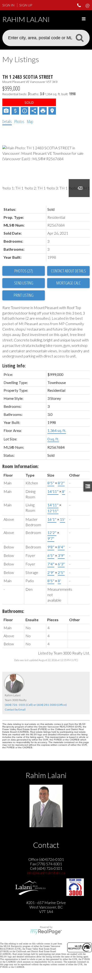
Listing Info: (14, 365)
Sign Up (25, 5)
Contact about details (68, 271)
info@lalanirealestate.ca (46, 872)
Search (79, 37)
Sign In (8, 5)
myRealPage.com (46, 932)
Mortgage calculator (68, 283)
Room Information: (20, 466)
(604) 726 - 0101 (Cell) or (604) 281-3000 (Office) (36, 704)
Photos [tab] (19, 121)
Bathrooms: (13, 611)
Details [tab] (7, 121)
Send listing (23, 283)
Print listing (23, 295)
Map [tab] (30, 121)
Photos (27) (23, 271)
